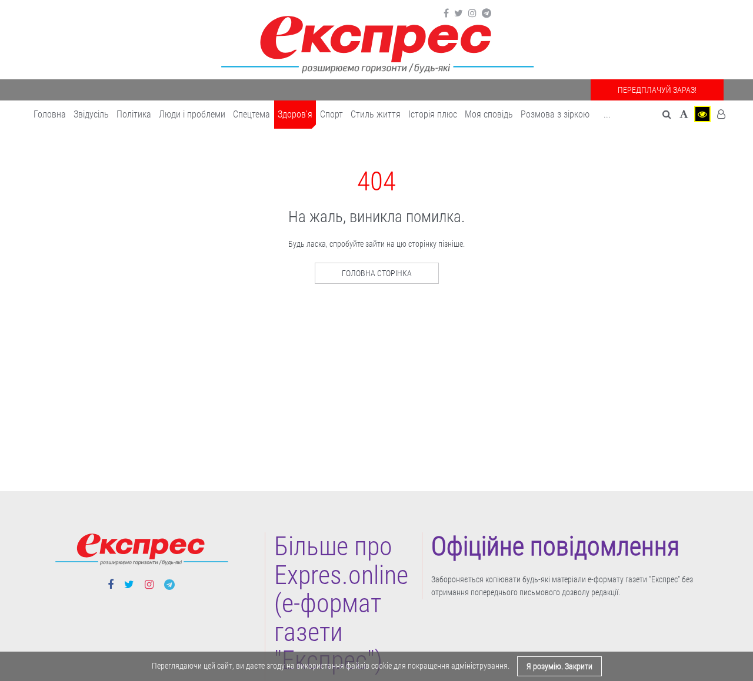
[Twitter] (458, 13)
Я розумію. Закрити (559, 666)
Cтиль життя (376, 114)
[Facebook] (446, 13)
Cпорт (331, 114)
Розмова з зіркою (555, 114)
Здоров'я (295, 114)
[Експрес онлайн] (376, 42)
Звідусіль (91, 114)
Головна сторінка (377, 273)
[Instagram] (472, 13)
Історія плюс (432, 114)
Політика (133, 114)
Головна (50, 114)
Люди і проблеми (192, 114)
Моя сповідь (489, 114)
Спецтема (251, 114)
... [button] (607, 114)
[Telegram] (486, 13)
